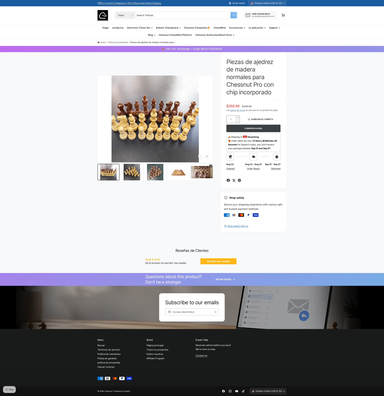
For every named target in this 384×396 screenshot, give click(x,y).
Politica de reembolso (109, 354)
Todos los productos (118, 42)
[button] (283, 15)
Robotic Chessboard (167, 27)
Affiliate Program (155, 358)
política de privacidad (109, 362)
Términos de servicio (109, 349)
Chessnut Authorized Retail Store (213, 34)
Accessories (236, 27)
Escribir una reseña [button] (218, 261)
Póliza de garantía (107, 358)
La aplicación (256, 27)
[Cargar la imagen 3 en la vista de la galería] (155, 172)
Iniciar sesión (238, 3)
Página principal (155, 345)
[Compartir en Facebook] (228, 180)
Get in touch (223, 279)
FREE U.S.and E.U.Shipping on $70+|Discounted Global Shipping (129, 3)
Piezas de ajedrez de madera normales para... (153, 42)
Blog (150, 34)
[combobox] (187, 15)
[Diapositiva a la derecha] (206, 156)
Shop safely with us (237, 226)
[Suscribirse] (215, 312)
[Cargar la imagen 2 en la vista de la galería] (132, 172)
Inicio (103, 42)
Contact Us (201, 355)
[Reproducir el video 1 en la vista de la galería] (202, 172)
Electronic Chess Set (138, 27)
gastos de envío (237, 110)
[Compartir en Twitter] (234, 180)
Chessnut (108, 391)
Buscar (101, 345)
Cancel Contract (106, 367)
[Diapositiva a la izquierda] (200, 156)
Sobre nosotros (155, 354)
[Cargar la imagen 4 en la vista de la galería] (178, 172)
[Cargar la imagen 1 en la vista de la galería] (108, 172)
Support (273, 27)
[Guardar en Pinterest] (239, 180)
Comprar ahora (253, 128)
